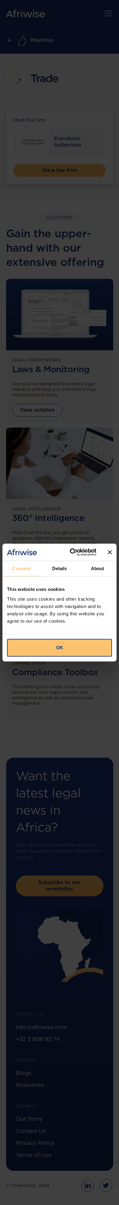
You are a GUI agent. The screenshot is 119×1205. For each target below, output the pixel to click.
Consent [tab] (21, 568)
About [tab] (97, 568)
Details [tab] (59, 568)
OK (59, 647)
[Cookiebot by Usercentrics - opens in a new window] (72, 552)
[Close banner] (110, 552)
